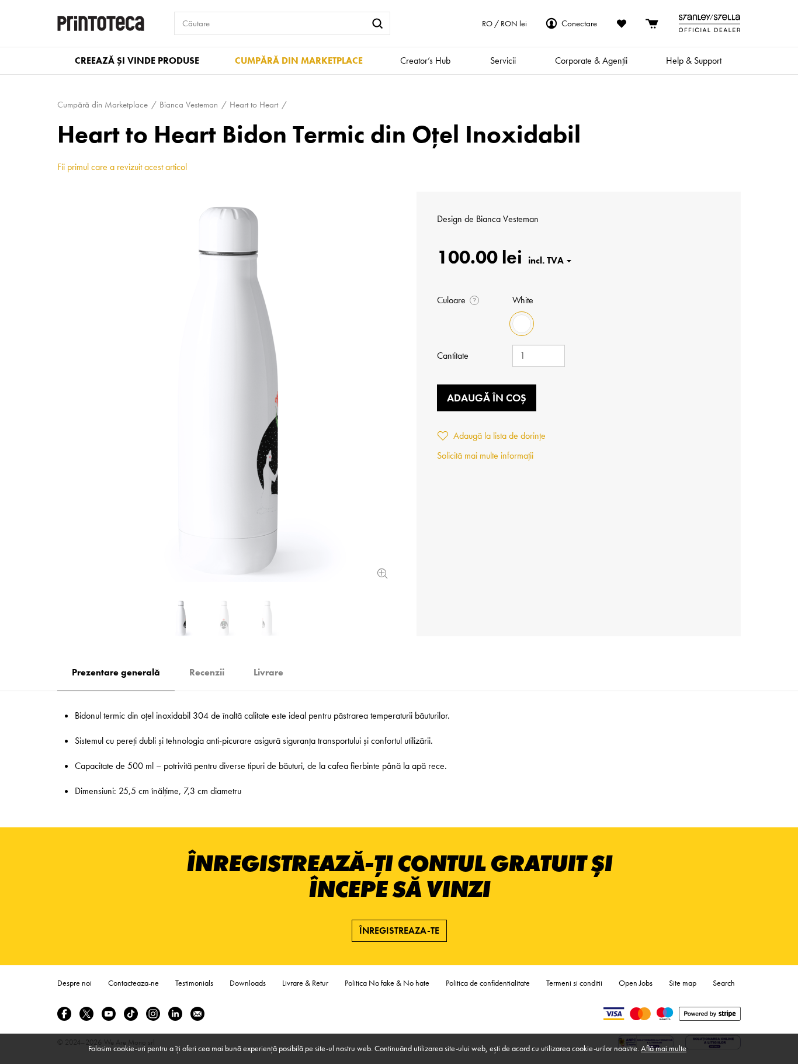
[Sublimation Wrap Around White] (223, 387)
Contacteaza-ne (133, 983)
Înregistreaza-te (399, 930)
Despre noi (74, 983)
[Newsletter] (197, 1014)
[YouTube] (109, 1014)
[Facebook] (64, 1014)
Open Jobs (636, 983)
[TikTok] (131, 1014)
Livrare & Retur (305, 983)
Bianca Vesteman (507, 219)
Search (724, 983)
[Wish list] (621, 23)
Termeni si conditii (574, 983)
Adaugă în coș (486, 397)
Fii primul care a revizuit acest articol (122, 167)
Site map (682, 983)
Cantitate (453, 355)
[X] (86, 1014)
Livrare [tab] (268, 672)
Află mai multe (663, 1048)
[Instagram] (153, 1014)
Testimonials (194, 983)
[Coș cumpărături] (652, 23)
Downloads (248, 983)
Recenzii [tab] (206, 672)
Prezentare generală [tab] (116, 672)
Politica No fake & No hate (387, 983)
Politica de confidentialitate (488, 983)
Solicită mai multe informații (485, 455)
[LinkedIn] (175, 1014)
